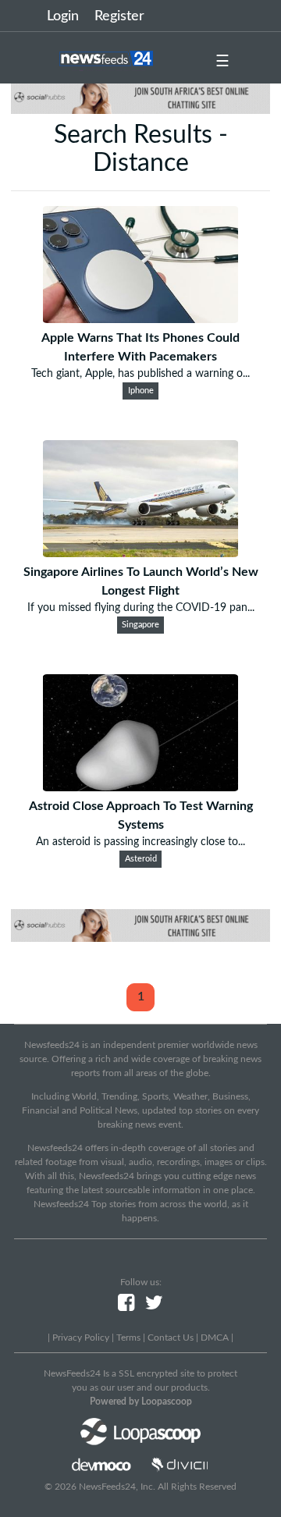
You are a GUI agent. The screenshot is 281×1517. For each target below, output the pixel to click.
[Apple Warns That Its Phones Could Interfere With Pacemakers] (140, 319)
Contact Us (171, 1337)
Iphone (141, 391)
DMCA (215, 1337)
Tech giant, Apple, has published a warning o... (140, 373)
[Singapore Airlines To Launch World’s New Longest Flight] (140, 553)
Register (119, 16)
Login (63, 16)
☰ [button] (222, 61)
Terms (128, 1337)
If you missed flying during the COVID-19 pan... (140, 607)
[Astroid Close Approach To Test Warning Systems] (140, 787)
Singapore (140, 625)
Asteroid (141, 859)
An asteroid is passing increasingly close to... (140, 842)
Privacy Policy (80, 1337)
